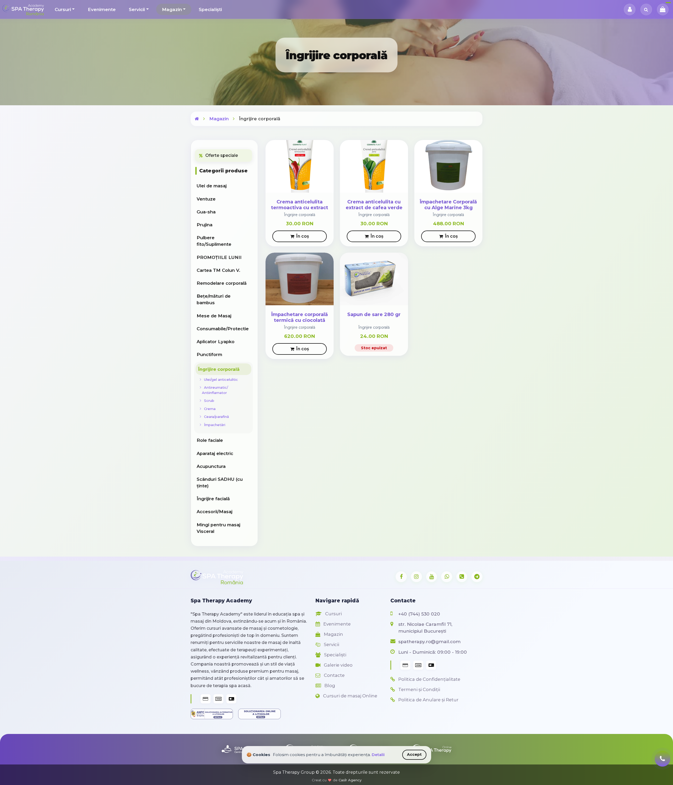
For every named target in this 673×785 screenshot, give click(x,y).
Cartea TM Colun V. (218, 270)
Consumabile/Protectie (223, 328)
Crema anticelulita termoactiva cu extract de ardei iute (299, 208)
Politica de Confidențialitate (428, 679)
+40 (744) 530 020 (419, 614)
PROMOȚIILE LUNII (219, 257)
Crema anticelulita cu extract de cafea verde (374, 205)
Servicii (137, 9)
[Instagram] (416, 576)
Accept (414, 754)
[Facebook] (401, 576)
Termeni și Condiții (418, 689)
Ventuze (206, 199)
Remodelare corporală (222, 283)
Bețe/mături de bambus (214, 299)
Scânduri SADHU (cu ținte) (220, 482)
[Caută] (646, 9)
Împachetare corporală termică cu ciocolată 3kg (299, 320)
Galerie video (338, 665)
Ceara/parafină (215, 416)
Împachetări (213, 425)
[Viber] (461, 576)
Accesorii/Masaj (214, 511)
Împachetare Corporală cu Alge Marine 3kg (448, 205)
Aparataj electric (215, 453)
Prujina (204, 224)
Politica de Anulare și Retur (427, 699)
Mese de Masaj (214, 315)
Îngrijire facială (213, 498)
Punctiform (209, 354)
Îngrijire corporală (218, 369)
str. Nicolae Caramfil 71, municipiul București (425, 627)
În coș (302, 236)
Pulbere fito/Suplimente (214, 241)
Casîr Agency (350, 780)
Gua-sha (206, 211)
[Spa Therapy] (197, 118)
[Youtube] (431, 576)
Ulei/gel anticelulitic (220, 379)
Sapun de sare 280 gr (374, 314)
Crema (209, 409)
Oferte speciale (221, 155)
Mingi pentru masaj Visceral (218, 528)
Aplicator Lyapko (215, 341)
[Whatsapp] (446, 576)
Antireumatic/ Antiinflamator (215, 390)
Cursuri (63, 9)
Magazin (172, 9)
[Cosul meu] (663, 9)
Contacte (334, 675)
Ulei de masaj (212, 185)
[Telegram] (476, 576)
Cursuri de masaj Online (349, 695)
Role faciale (210, 440)
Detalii (378, 754)
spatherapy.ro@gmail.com (429, 641)
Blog (329, 685)
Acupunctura (211, 466)
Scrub (208, 400)
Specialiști (210, 9)
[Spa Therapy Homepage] (23, 9)
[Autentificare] (629, 9)
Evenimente (102, 9)
